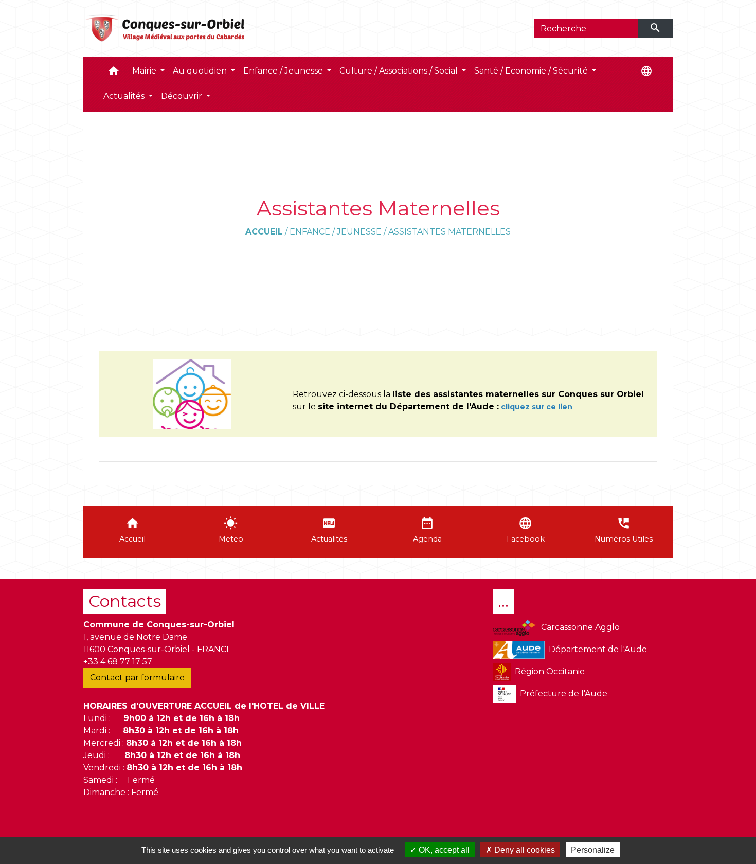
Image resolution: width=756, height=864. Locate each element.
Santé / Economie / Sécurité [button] (532, 71)
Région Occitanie (550, 671)
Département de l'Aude (598, 649)
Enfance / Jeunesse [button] (284, 71)
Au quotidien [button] (201, 71)
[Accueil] (165, 28)
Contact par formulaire (137, 677)
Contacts (124, 601)
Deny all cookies (523, 849)
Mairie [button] (145, 71)
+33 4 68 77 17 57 (117, 662)
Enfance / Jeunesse (336, 232)
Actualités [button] (125, 96)
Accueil (264, 232)
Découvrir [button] (182, 96)
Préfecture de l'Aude (563, 693)
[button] (113, 73)
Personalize (593, 849)
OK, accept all (443, 849)
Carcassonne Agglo (580, 627)
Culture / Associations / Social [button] (399, 71)
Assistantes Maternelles (449, 232)
